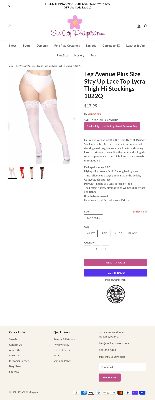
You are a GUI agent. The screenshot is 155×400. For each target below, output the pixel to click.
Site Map (14, 371)
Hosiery (79, 55)
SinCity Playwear (31, 392)
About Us (14, 350)
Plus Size (62, 55)
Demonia (42, 45)
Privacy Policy (61, 344)
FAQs (56, 355)
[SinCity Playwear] (77, 26)
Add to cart (115, 262)
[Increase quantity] (105, 249)
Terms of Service (62, 350)
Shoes (12, 45)
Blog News (15, 366)
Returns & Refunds (64, 339)
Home (10, 66)
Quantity (89, 242)
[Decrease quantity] (87, 249)
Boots (26, 45)
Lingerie (91, 45)
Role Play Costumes (67, 45)
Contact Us (15, 344)
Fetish (94, 55)
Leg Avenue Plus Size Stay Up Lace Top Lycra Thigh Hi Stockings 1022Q (48, 66)
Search (13, 339)
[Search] (9, 26)
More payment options (115, 280)
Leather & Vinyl (136, 45)
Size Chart (15, 355)
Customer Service (19, 360)
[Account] (138, 26)
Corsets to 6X (111, 45)
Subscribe (110, 377)
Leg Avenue (94, 113)
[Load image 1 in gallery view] (43, 117)
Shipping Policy (62, 360)
